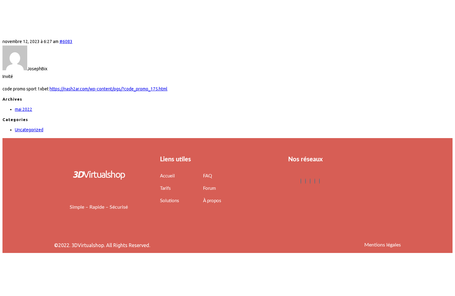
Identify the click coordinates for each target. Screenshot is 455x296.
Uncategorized (29, 129)
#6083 (65, 41)
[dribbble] (314, 181)
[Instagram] (319, 181)
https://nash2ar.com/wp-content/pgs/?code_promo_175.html (108, 88)
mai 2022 (23, 109)
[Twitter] (305, 181)
